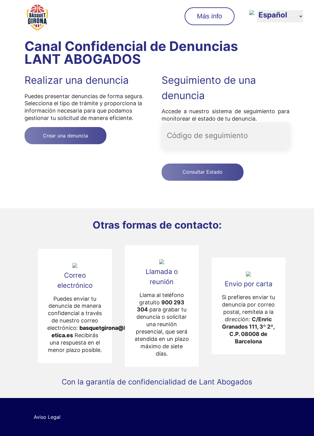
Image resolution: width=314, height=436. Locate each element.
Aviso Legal (47, 417)
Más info (209, 16)
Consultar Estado (202, 172)
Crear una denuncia (65, 136)
